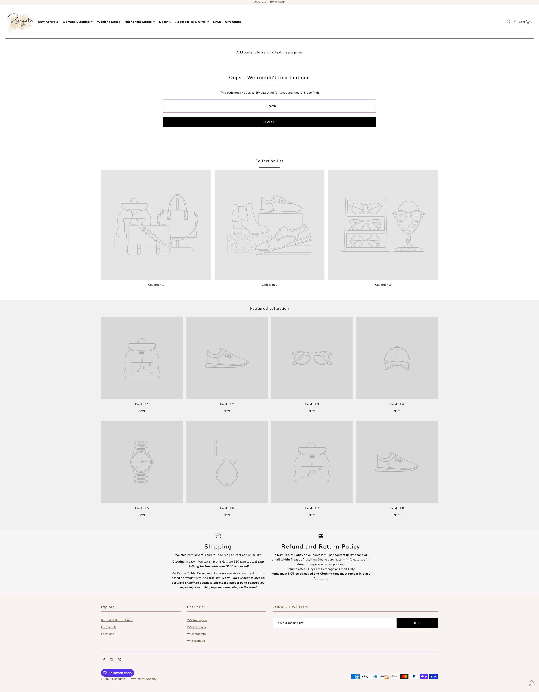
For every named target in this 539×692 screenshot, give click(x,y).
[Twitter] (119, 660)
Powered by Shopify (142, 679)
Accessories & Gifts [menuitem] (190, 22)
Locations (107, 634)
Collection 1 (156, 285)
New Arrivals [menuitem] (48, 22)
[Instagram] (111, 660)
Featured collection (269, 308)
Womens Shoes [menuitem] (108, 22)
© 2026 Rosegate (113, 679)
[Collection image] (156, 225)
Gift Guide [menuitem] (233, 22)
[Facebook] (104, 660)
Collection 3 (383, 285)
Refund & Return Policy (117, 620)
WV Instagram (197, 620)
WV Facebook (196, 627)
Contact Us (108, 627)
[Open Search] (509, 22)
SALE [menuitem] (217, 22)
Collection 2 (269, 285)
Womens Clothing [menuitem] (76, 22)
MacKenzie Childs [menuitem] (138, 22)
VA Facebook (196, 641)
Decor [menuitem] (163, 22)
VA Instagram (196, 634)
